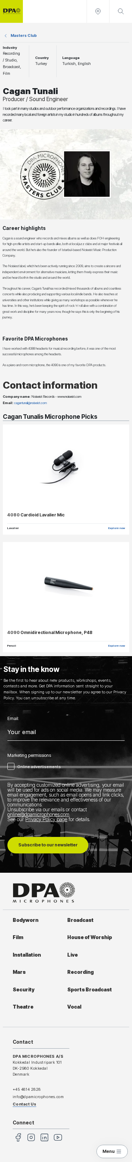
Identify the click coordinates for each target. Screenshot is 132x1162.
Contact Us (25, 1104)
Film (18, 937)
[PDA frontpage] (11, 11)
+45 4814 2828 (27, 1089)
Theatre (23, 1007)
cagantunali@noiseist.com (30, 403)
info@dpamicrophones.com (38, 1096)
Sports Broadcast (89, 989)
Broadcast (80, 920)
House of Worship (89, 937)
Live (72, 955)
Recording (80, 972)
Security (23, 989)
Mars (19, 972)
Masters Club (24, 35)
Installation (27, 955)
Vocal (74, 1007)
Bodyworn (25, 920)
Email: (13, 718)
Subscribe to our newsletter (47, 844)
